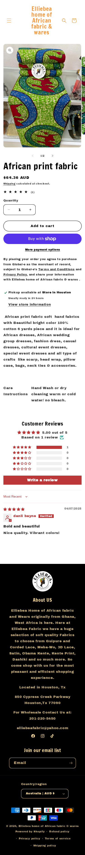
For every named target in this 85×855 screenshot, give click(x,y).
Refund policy (59, 831)
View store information (29, 304)
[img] (14, 509)
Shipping (9, 183)
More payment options (42, 249)
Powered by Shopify (30, 831)
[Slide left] (33, 156)
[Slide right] (53, 156)
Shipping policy (44, 845)
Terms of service (58, 838)
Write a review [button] (42, 480)
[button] (9, 21)
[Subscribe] (71, 763)
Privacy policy (29, 838)
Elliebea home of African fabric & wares (49, 826)
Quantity (10, 200)
